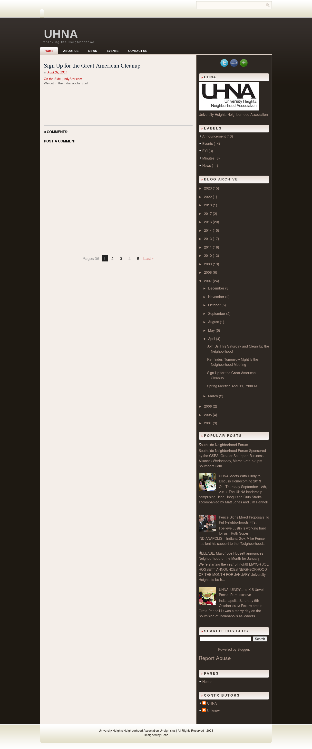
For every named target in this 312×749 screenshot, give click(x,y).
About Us (70, 51)
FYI (205, 150)
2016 (208, 221)
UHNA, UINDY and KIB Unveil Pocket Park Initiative (241, 592)
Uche (164, 735)
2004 (208, 422)
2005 (208, 414)
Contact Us (137, 51)
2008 (208, 272)
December (216, 288)
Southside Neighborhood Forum (223, 444)
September (217, 313)
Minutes (208, 158)
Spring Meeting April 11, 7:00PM (232, 385)
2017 (208, 213)
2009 (208, 263)
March (213, 395)
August (214, 321)
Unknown (214, 710)
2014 (208, 230)
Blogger (243, 649)
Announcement (214, 136)
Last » (148, 258)
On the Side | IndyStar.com (63, 79)
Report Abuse (215, 657)
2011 (208, 247)
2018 (208, 204)
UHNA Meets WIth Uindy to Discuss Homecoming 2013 (240, 478)
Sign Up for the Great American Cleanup (92, 65)
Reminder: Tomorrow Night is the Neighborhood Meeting (232, 362)
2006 (208, 406)
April (212, 338)
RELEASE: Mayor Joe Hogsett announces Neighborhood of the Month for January (231, 556)
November (216, 296)
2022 (208, 196)
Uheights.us (168, 730)
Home (49, 51)
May (212, 330)
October (215, 304)
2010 (208, 255)
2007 (208, 280)
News (92, 51)
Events (112, 51)
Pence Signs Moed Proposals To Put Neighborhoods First (244, 520)
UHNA (61, 34)
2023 (208, 188)
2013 (208, 238)
